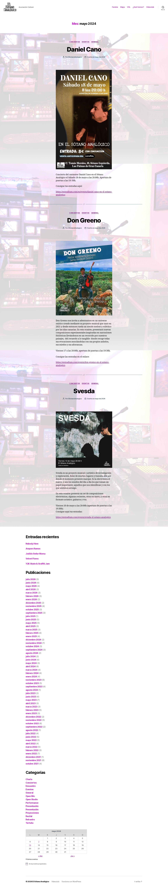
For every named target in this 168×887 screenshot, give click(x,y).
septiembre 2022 (34, 727)
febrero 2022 (32, 750)
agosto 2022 (32, 730)
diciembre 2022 (33, 717)
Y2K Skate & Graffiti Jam (38, 563)
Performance (32, 803)
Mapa (122, 7)
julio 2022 (30, 733)
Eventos (85, 42)
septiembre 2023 (34, 686)
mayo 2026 (31, 586)
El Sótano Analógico (40, 881)
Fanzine (115, 7)
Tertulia (29, 823)
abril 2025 (30, 626)
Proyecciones (32, 813)
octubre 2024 (32, 646)
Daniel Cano (84, 49)
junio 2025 (31, 619)
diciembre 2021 (33, 757)
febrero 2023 (32, 710)
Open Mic (30, 796)
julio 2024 (30, 656)
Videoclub (150, 7)
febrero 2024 (32, 673)
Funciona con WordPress (71, 881)
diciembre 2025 (33, 603)
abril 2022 (30, 743)
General (95, 42)
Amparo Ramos (33, 548)
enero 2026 (31, 599)
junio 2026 (31, 583)
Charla (29, 779)
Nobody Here (32, 543)
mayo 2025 (31, 623)
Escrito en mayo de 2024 (96, 57)
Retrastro (30, 819)
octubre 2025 (32, 609)
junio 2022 (31, 737)
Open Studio (32, 799)
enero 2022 (31, 753)
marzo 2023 (31, 706)
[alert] (56, 864)
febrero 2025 (32, 633)
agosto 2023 (32, 690)
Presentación (32, 806)
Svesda (83, 391)
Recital (29, 816)
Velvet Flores (32, 558)
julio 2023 (30, 693)
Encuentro (31, 786)
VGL (128, 7)
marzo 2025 (31, 629)
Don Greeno (84, 220)
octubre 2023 (32, 683)
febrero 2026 (32, 596)
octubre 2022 (32, 723)
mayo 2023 (31, 700)
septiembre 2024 (34, 650)
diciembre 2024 (33, 639)
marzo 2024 (31, 670)
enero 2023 (31, 713)
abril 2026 (31, 589)
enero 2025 (31, 636)
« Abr (40, 856)
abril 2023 (30, 703)
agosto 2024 (32, 653)
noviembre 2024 (34, 643)
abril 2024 (31, 666)
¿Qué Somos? (138, 7)
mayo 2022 (31, 740)
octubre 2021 (32, 763)
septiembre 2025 (34, 613)
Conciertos (74, 42)
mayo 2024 (31, 663)
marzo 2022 (31, 747)
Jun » (72, 856)
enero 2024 (31, 676)
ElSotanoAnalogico (75, 57)
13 (30, 845)
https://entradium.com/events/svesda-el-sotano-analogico (83, 517)
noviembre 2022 (34, 720)
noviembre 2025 (34, 606)
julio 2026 (30, 579)
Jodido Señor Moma (35, 553)
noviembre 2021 (33, 760)
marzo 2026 (31, 593)
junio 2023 (31, 696)
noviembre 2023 (34, 680)
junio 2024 (31, 660)
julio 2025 (30, 616)
